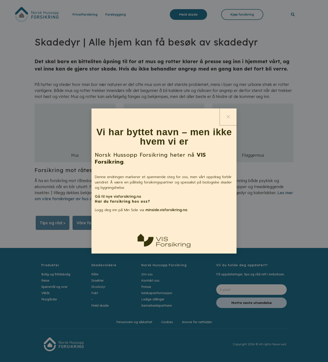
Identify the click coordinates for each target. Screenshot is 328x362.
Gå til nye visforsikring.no (118, 196)
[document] (164, 181)
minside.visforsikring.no (166, 210)
